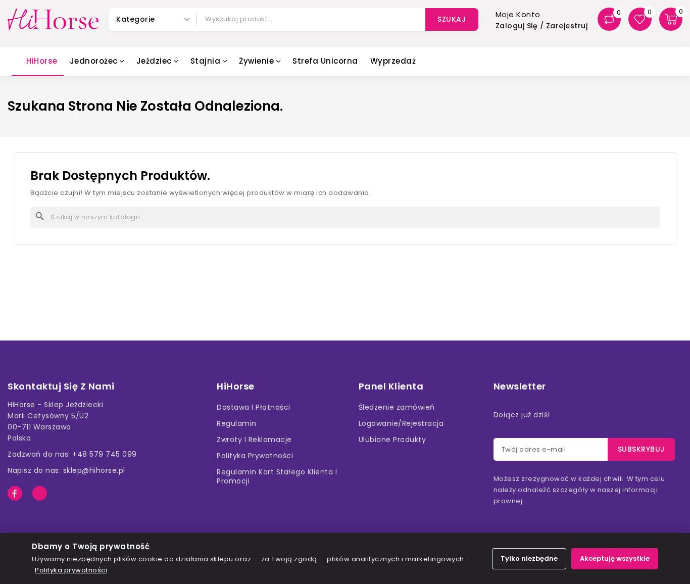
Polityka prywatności (71, 570)
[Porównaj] (609, 19)
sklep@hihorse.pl (94, 470)
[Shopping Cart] (670, 19)
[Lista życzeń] (640, 19)
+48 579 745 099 (104, 454)
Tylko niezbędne (529, 558)
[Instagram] (39, 493)
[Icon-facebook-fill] (15, 493)
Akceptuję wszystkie (615, 558)
